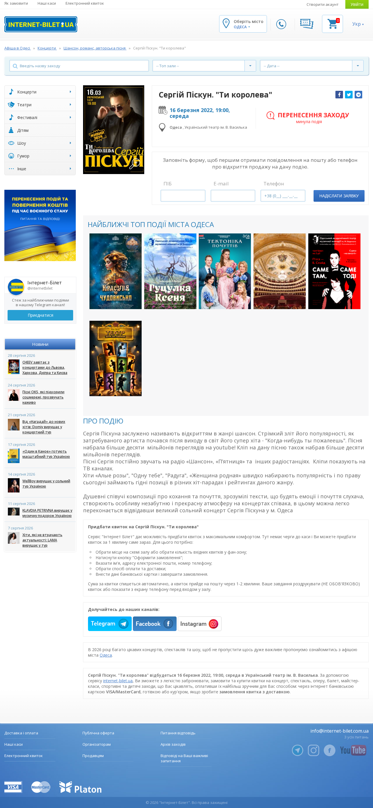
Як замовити (16, 3)
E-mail (221, 183)
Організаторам (96, 744)
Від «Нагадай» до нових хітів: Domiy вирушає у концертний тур (43, 427)
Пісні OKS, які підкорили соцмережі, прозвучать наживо (43, 397)
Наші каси (47, 3)
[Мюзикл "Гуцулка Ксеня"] (170, 271)
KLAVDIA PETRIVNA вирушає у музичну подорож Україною (47, 513)
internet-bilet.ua (118, 680)
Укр (356, 24)
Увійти (357, 4)
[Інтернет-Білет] (40, 24)
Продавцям (93, 755)
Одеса (106, 655)
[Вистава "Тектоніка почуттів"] (225, 271)
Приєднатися (40, 315)
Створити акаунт (323, 4)
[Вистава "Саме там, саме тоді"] (334, 271)
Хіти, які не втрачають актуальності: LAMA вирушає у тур (42, 540)
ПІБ (167, 183)
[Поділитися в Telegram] (358, 94)
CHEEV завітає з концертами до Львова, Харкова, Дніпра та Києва (44, 367)
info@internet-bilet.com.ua (339, 731)
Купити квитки (115, 299)
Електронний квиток (85, 3)
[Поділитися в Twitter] (349, 94)
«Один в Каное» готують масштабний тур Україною (46, 454)
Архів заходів (173, 744)
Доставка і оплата (21, 733)
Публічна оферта (98, 733)
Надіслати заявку (339, 196)
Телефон (273, 183)
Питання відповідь (178, 733)
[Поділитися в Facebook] (339, 94)
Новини (40, 344)
